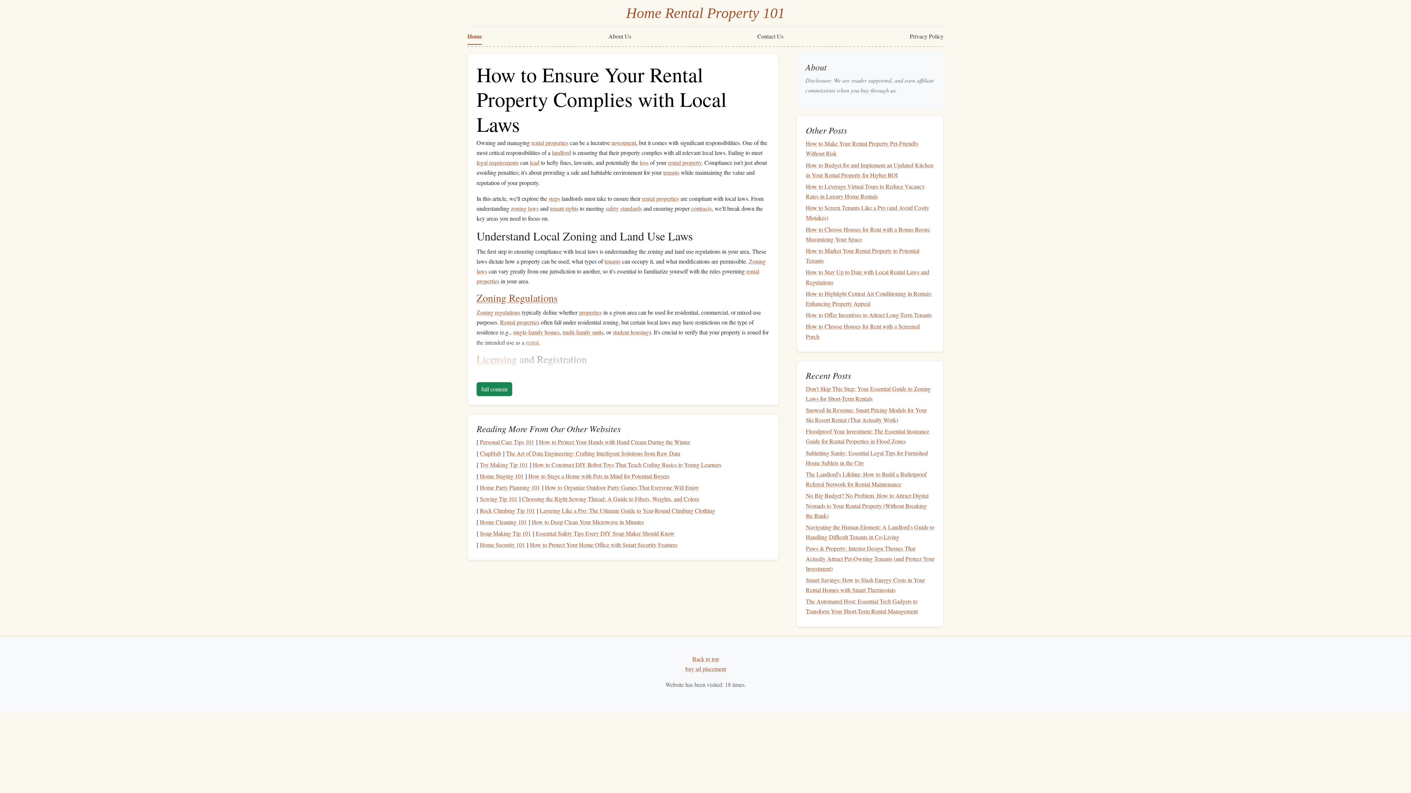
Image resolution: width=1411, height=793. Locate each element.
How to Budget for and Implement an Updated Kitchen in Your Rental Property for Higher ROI (869, 170)
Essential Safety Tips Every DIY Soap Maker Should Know (605, 533)
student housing (631, 332)
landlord (561, 152)
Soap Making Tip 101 (505, 533)
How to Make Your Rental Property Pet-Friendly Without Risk (862, 148)
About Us (619, 36)
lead (534, 162)
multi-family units (583, 332)
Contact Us (770, 36)
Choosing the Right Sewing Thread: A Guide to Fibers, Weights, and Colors (610, 499)
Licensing (497, 359)
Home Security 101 (502, 544)
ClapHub (490, 453)
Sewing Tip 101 (498, 499)
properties (590, 312)
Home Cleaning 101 (503, 522)
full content (494, 389)
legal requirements (498, 162)
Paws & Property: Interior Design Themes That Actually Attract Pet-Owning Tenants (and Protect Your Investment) (870, 558)
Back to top (705, 659)
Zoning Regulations (517, 298)
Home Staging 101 (502, 476)
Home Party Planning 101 (510, 487)
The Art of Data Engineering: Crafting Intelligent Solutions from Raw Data (593, 453)
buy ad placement (705, 669)
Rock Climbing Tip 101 (507, 510)
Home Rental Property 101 (705, 13)
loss (644, 162)
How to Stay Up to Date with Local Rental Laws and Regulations (867, 277)
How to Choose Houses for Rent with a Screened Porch (863, 331)
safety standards (624, 208)
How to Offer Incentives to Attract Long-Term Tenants (869, 315)
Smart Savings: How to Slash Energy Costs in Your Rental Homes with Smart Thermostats (865, 585)
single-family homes (536, 332)
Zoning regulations (498, 312)
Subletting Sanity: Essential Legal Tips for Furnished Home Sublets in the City (867, 458)
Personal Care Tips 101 (507, 442)
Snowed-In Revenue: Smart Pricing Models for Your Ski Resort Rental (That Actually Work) (866, 415)
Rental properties (519, 322)
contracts (701, 208)
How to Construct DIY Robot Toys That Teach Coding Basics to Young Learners (627, 464)
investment (623, 142)
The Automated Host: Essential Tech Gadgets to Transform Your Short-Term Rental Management (862, 606)
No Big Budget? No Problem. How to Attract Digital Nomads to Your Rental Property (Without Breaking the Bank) (867, 505)
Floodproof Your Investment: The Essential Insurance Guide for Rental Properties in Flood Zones (867, 436)
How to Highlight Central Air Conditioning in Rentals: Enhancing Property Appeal (869, 298)
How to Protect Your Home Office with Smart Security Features (604, 544)
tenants (671, 172)
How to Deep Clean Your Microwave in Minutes (588, 522)
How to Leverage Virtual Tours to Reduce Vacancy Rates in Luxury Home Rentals (865, 191)
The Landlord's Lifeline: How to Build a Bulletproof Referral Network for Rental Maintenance (866, 479)
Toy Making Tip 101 (504, 464)
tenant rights (564, 208)
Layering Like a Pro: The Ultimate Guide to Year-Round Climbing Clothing (627, 510)
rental (532, 342)
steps (554, 198)
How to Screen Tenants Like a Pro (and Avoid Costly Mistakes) (867, 212)
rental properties (549, 142)
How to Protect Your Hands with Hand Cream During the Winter (614, 442)
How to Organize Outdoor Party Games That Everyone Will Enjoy (622, 487)
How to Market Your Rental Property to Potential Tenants (862, 255)
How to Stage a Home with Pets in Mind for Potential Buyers (598, 476)
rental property (684, 162)
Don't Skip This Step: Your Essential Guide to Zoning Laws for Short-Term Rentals (868, 393)
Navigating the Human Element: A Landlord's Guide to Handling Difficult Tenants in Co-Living (870, 532)
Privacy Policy (927, 36)
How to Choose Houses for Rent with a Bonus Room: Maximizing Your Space (868, 234)
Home (474, 36)
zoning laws (525, 208)
